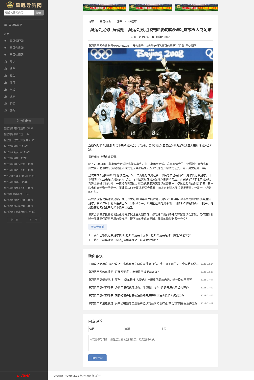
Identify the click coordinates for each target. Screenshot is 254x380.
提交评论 (97, 358)
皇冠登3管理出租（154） (17, 193)
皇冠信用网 (14, 54)
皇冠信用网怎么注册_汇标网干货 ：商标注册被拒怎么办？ (124, 272)
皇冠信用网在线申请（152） (19, 199)
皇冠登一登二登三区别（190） (20, 140)
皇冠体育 (105, 21)
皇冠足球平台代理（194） (18, 134)
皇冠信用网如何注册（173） (19, 164)
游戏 (9, 110)
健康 (9, 96)
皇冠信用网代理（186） (17, 146)
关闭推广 (25, 375)
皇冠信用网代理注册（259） (19, 128)
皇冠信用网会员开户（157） (19, 188)
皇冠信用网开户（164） (17, 182)
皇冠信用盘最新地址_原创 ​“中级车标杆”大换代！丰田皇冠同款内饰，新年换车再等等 (140, 279)
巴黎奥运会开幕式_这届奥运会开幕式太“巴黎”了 (129, 240)
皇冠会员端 (14, 47)
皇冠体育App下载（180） (18, 152)
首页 (7, 34)
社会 (9, 75)
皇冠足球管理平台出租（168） (20, 176)
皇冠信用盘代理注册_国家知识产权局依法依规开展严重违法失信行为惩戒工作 (136, 295)
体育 (9, 82)
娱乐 (9, 68)
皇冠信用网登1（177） (16, 158)
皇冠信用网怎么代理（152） (19, 205)
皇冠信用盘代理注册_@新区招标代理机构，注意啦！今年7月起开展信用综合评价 (138, 287)
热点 (9, 61)
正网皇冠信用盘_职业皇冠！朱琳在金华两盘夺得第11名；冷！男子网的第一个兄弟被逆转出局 (146, 264)
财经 (9, 89)
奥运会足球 (98, 227)
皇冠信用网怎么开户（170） (19, 170)
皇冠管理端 (14, 41)
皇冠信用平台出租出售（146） (20, 211)
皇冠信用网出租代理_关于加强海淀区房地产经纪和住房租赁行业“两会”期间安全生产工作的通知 (147, 303)
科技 (9, 103)
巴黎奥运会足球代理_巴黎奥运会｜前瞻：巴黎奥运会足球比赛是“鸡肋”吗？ (145, 235)
